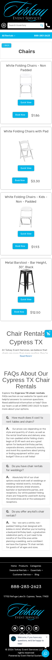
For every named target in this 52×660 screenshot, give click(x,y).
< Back (6, 45)
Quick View (26, 102)
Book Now (20, 115)
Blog (37, 574)
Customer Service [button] (22, 574)
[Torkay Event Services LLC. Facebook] (15, 628)
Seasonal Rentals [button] (18, 570)
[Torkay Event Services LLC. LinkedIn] (36, 628)
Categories (35, 566)
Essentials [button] (36, 570)
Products (23, 566)
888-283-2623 (42, 35)
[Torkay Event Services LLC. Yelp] (29, 628)
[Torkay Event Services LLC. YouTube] (22, 628)
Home (14, 566)
